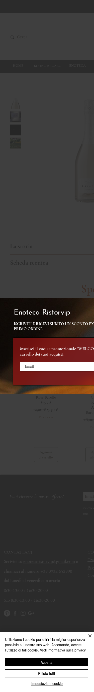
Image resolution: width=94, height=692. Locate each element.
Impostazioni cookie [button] (47, 683)
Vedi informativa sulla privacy (63, 649)
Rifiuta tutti (46, 673)
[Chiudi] (87, 639)
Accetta (46, 662)
